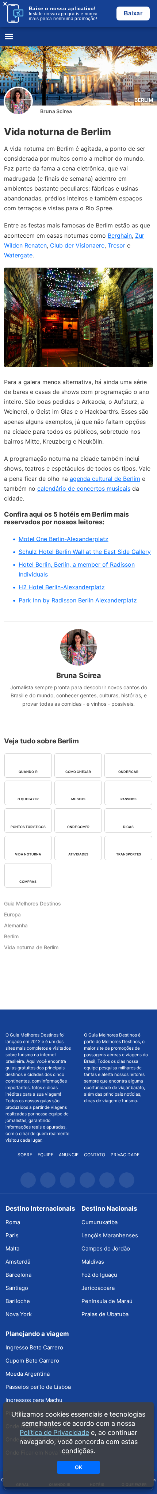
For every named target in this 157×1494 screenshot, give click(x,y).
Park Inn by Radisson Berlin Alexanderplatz (78, 600)
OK (78, 1467)
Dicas (128, 827)
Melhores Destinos (118, 1020)
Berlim (143, 100)
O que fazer (28, 799)
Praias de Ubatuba (105, 1314)
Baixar (133, 13)
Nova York (18, 1314)
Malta (12, 1248)
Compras (28, 882)
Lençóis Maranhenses (109, 1235)
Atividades (78, 854)
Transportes (128, 854)
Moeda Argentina (27, 1373)
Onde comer (78, 827)
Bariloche (17, 1301)
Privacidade (125, 1154)
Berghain (120, 235)
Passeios (128, 799)
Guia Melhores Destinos (78, 36)
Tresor (116, 245)
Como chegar (78, 772)
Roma (12, 1222)
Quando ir (28, 772)
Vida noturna (28, 854)
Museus (78, 799)
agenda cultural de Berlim (105, 478)
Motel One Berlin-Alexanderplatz (63, 539)
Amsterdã (17, 1261)
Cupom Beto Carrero (32, 1360)
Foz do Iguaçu (99, 1274)
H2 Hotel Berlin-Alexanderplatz (62, 587)
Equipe (45, 1154)
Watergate (18, 255)
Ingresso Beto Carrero (34, 1347)
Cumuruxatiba (99, 1222)
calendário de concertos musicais (83, 488)
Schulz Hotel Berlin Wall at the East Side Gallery (85, 551)
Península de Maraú (107, 1301)
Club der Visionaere (77, 245)
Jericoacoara (98, 1287)
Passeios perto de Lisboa (38, 1386)
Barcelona (18, 1274)
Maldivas (92, 1261)
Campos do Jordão (105, 1248)
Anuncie (68, 1154)
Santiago (16, 1287)
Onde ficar (128, 772)
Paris (12, 1235)
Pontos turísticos (28, 827)
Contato (94, 1154)
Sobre (25, 1154)
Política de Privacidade (54, 1432)
